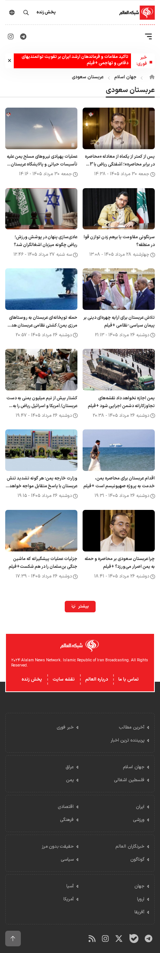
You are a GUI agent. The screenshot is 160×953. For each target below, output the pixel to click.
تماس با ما (128, 679)
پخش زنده (32, 679)
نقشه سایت (63, 679)
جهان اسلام (125, 77)
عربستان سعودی (88, 77)
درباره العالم (96, 679)
